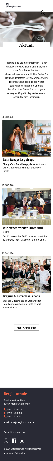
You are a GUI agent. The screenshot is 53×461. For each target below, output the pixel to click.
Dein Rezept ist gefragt (18, 160)
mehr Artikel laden (26, 327)
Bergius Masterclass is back (21, 296)
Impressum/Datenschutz (15, 453)
